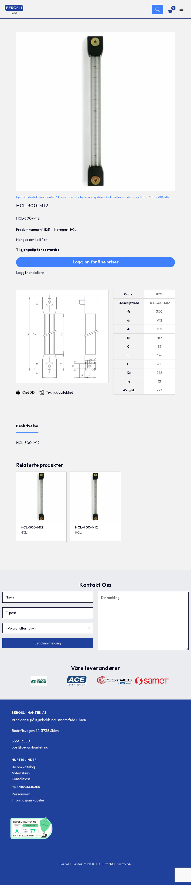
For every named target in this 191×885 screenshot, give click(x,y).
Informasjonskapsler (28, 800)
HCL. (144, 197)
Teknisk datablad (59, 392)
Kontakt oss (21, 779)
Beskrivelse (27, 425)
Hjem (19, 197)
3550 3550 (21, 741)
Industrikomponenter (40, 197)
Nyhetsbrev (21, 773)
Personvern (21, 794)
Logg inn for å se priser (96, 262)
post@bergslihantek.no (30, 747)
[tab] (27, 426)
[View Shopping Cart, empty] (170, 11)
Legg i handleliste (30, 272)
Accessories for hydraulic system (81, 197)
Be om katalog (23, 767)
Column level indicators (122, 197)
